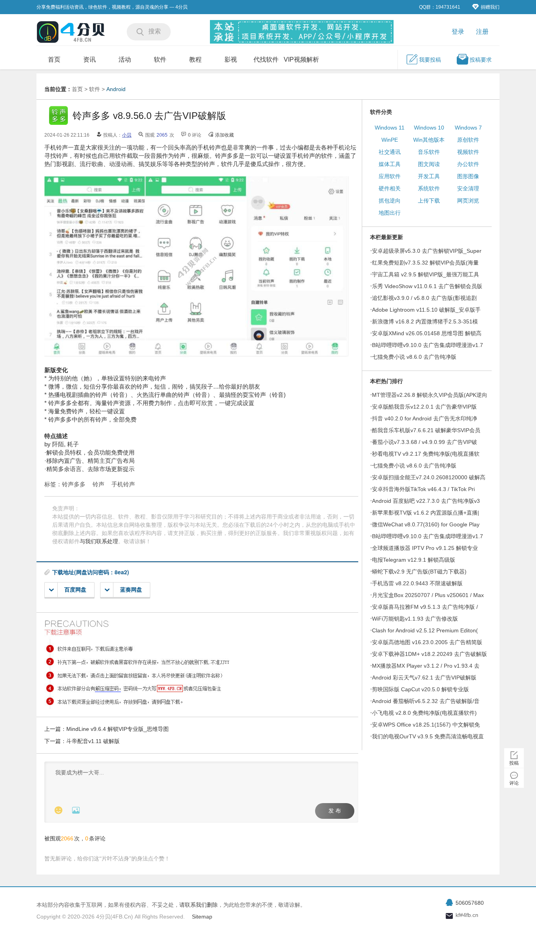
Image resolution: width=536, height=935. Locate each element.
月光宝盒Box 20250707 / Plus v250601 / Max (428, 595)
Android (116, 89)
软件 (160, 59)
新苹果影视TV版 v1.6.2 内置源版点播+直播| (425, 513)
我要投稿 (430, 60)
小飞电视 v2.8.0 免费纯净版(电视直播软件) (424, 713)
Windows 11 (390, 127)
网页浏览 (468, 200)
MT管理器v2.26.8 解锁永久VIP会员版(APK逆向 (429, 395)
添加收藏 (224, 135)
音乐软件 (429, 152)
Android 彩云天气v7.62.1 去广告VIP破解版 (424, 677)
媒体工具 (390, 164)
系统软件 (429, 188)
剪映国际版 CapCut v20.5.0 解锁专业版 (420, 689)
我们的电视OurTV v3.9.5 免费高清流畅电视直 (428, 736)
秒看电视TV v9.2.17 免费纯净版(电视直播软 (425, 454)
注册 (482, 31)
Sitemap (202, 916)
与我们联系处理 (99, 541)
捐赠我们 (490, 7)
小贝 (126, 135)
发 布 (334, 811)
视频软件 (468, 152)
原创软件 (468, 140)
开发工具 (429, 176)
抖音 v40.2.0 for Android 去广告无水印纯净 (424, 418)
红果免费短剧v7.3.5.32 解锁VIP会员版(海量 (425, 262)
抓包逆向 (390, 200)
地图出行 (390, 213)
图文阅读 (429, 164)
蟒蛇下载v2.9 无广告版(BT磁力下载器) (419, 571)
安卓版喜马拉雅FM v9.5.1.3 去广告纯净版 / (425, 607)
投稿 (514, 763)
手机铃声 (123, 484)
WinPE (389, 140)
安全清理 (468, 188)
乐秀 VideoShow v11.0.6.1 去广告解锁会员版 (427, 286)
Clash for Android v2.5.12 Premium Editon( (425, 630)
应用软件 (390, 176)
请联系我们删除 (198, 905)
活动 (125, 59)
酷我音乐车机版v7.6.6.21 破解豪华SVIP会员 (426, 430)
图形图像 (468, 176)
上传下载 (429, 200)
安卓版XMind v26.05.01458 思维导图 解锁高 (426, 333)
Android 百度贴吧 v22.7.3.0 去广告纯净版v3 (426, 501)
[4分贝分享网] (71, 33)
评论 (514, 783)
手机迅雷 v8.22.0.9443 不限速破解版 (417, 583)
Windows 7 (468, 127)
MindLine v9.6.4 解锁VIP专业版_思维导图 (117, 729)
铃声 (98, 484)
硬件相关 (390, 188)
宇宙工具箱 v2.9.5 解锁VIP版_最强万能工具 (425, 274)
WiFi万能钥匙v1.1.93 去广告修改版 (415, 618)
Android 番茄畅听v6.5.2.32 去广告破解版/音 (425, 701)
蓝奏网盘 (131, 589)
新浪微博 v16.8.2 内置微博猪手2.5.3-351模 (425, 321)
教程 (195, 59)
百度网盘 (75, 589)
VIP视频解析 (301, 59)
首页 (54, 59)
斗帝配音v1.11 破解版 (93, 741)
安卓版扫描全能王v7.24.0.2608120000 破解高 (428, 477)
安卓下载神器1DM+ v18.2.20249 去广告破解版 (429, 654)
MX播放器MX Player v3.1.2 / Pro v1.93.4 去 (425, 666)
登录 (458, 31)
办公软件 (468, 164)
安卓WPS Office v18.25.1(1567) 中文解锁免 (426, 724)
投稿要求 (481, 60)
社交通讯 (390, 152)
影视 (230, 59)
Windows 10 (429, 127)
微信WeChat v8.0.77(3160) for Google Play (425, 524)
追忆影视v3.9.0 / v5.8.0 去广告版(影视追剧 (424, 298)
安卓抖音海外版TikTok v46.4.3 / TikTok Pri (423, 489)
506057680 (470, 903)
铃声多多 (74, 484)
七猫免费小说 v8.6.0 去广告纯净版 (414, 357)
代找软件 (266, 59)
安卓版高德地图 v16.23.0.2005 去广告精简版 (427, 642)
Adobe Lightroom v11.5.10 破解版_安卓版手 (426, 310)
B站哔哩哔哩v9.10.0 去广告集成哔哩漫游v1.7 (427, 345)
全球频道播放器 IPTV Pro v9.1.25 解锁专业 (425, 548)
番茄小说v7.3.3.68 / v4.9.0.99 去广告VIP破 (424, 442)
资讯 (89, 59)
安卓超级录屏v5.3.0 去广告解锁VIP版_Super (426, 251)
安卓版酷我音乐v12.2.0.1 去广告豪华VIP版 (424, 407)
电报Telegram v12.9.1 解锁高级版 (413, 560)
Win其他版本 (429, 140)
